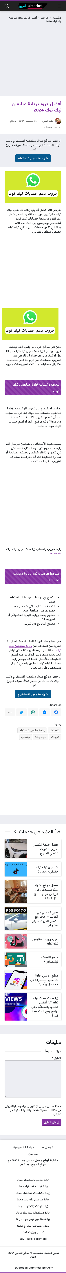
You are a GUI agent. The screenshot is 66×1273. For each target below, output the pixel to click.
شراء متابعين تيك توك (33, 158)
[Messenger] (44, 712)
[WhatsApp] (33, 712)
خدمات (45, 17)
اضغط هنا (55, 553)
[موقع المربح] (33, 6)
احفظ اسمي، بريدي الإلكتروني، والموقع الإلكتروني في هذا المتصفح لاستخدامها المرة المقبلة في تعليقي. (33, 1110)
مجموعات (40, 737)
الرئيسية (57, 17)
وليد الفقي (47, 120)
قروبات (55, 737)
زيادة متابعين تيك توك (32, 730)
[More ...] (10, 712)
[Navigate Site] (59, 6)
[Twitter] (21, 712)
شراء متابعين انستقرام (33, 694)
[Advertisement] (33, 59)
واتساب (25, 737)
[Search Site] (6, 6)
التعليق (56, 1058)
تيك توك (54, 730)
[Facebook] (56, 712)
